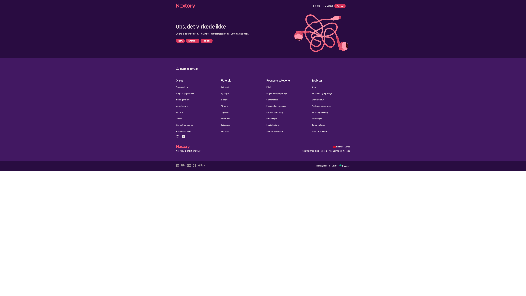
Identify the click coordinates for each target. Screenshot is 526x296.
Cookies (346, 151)
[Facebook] (183, 136)
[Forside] (349, 6)
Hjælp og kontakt (189, 68)
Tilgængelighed (308, 151)
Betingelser (337, 151)
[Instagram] (177, 136)
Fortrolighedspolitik (323, 151)
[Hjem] (243, 6)
